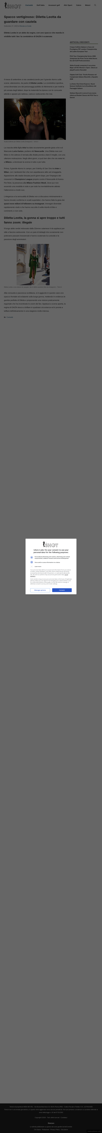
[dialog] (51, 566)
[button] (51, 566)
